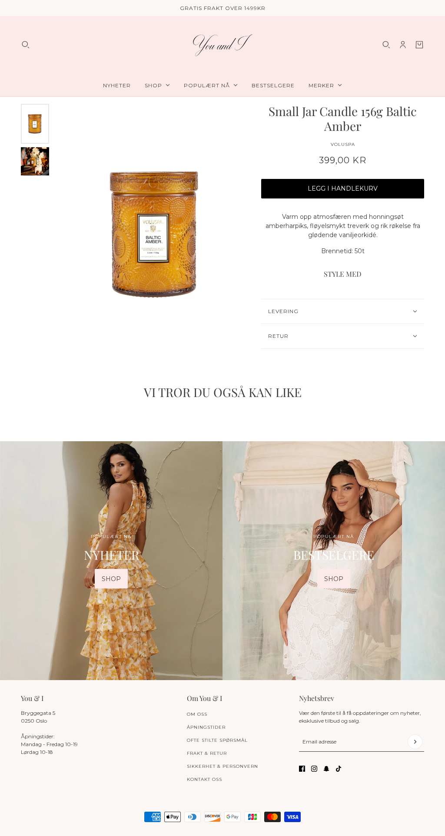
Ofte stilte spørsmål (217, 740)
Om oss (197, 714)
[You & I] (222, 45)
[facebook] (302, 768)
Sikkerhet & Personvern (222, 766)
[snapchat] (326, 768)
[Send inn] (415, 741)
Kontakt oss (204, 779)
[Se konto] (403, 45)
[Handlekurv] (419, 45)
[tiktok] (338, 768)
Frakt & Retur (207, 753)
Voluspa (343, 144)
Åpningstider (206, 727)
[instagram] (314, 768)
